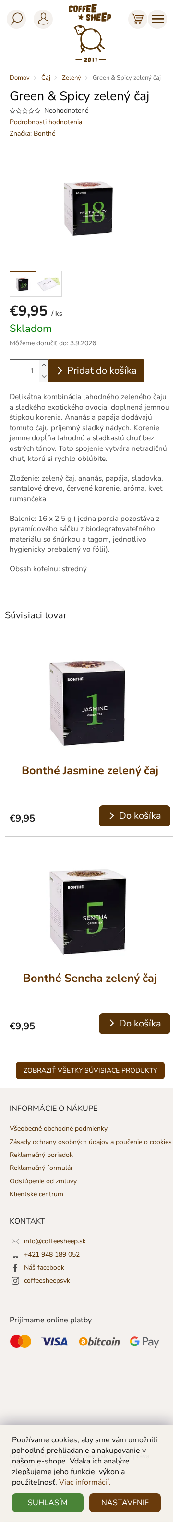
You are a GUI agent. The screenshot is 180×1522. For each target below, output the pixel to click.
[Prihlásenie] (41, 17)
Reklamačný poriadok (41, 1154)
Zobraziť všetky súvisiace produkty (90, 1070)
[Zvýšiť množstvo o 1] (43, 365)
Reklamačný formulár (41, 1167)
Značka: (32, 133)
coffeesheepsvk (47, 1280)
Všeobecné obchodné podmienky (59, 1128)
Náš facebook (44, 1267)
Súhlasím (48, 1503)
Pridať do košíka (102, 370)
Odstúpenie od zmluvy (43, 1181)
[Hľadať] (14, 17)
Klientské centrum (36, 1194)
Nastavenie (125, 1503)
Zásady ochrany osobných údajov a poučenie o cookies (91, 1141)
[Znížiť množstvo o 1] (43, 376)
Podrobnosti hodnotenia (46, 122)
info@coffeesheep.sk (55, 1241)
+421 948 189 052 (52, 1254)
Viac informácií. (85, 1482)
